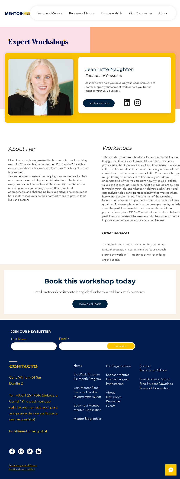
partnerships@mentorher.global (67, 292)
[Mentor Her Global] (30, 451)
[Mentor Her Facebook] (12, 451)
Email (63, 338)
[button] (114, 384)
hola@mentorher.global (28, 431)
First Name (18, 339)
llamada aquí (39, 407)
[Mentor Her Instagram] (21, 451)
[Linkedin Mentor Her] (38, 451)
